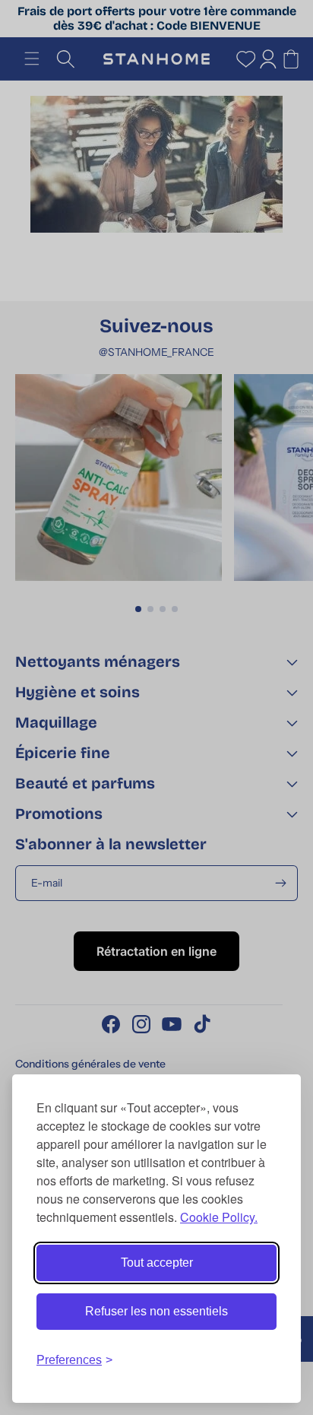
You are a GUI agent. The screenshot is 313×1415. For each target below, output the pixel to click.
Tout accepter (157, 1262)
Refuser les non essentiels (156, 1311)
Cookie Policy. (219, 1217)
